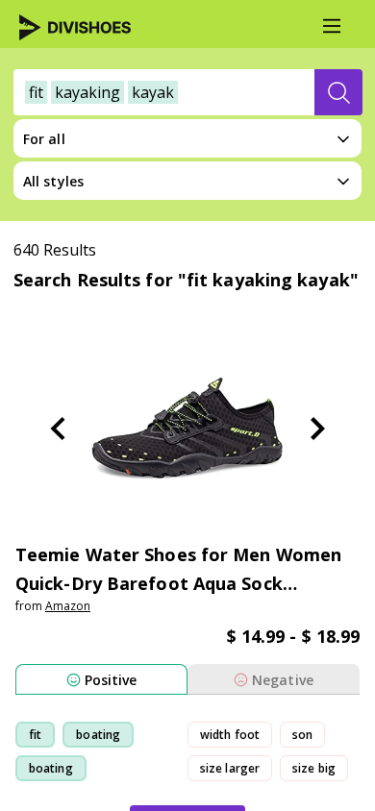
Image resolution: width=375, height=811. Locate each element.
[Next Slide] (317, 428)
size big (314, 768)
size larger (230, 768)
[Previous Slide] (57, 428)
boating (98, 734)
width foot (230, 734)
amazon (67, 606)
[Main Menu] (332, 26)
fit (35, 734)
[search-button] (338, 92)
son (302, 734)
